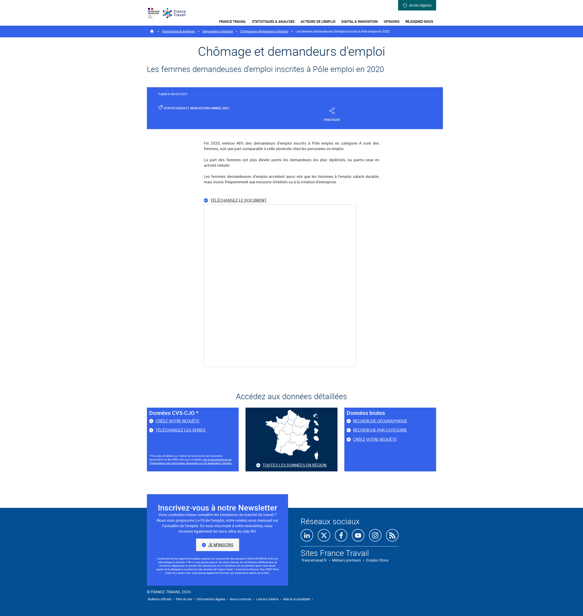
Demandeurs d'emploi (217, 31)
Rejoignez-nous (419, 21)
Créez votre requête (177, 421)
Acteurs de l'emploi (318, 21)
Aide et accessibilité (296, 599)
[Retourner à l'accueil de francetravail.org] (176, 13)
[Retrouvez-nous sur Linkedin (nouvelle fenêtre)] (307, 535)
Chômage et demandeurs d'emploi (264, 31)
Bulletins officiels (159, 599)
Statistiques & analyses (273, 21)
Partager (332, 120)
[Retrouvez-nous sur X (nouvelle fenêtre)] (324, 535)
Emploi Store (377, 560)
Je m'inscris (220, 544)
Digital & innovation (359, 21)
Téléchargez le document (238, 200)
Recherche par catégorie (380, 430)
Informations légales (211, 599)
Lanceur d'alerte (267, 599)
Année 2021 (220, 108)
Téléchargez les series (180, 430)
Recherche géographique (380, 421)
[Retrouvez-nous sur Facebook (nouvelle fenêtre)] (341, 535)
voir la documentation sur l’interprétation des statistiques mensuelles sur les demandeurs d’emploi (190, 461)
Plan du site (184, 599)
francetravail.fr (314, 560)
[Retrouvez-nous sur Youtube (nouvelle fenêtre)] (358, 535)
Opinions (391, 21)
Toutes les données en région (295, 465)
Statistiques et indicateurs (187, 108)
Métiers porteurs (346, 560)
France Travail (232, 21)
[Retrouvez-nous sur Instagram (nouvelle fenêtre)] (375, 535)
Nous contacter (241, 599)
